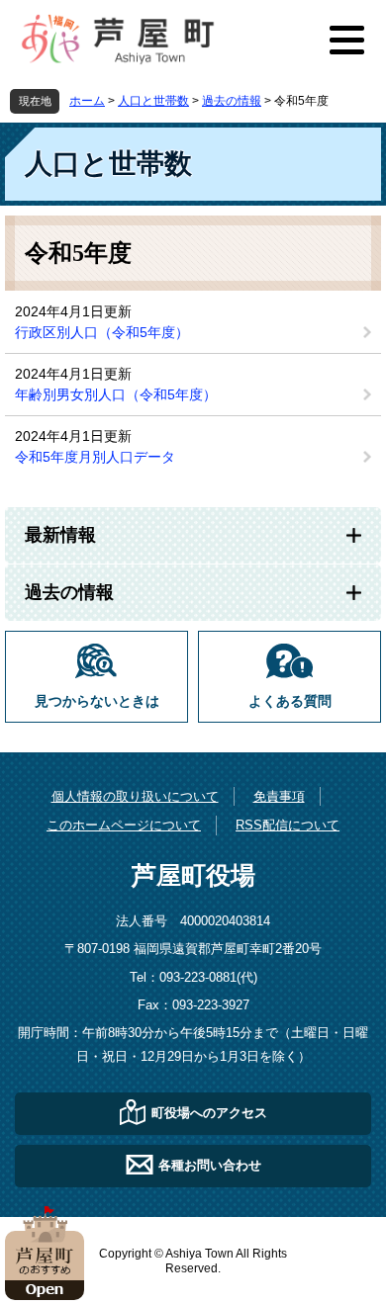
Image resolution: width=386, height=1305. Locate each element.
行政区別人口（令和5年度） (102, 332)
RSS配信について (287, 825)
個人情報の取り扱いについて (135, 796)
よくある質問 (290, 701)
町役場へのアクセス (209, 1112)
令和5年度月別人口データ (95, 457)
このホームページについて (124, 825)
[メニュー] (346, 39)
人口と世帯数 (153, 101)
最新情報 (60, 535)
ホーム (87, 101)
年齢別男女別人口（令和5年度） (116, 394)
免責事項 (279, 796)
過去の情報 (231, 101)
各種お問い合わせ (209, 1165)
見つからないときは (97, 701)
